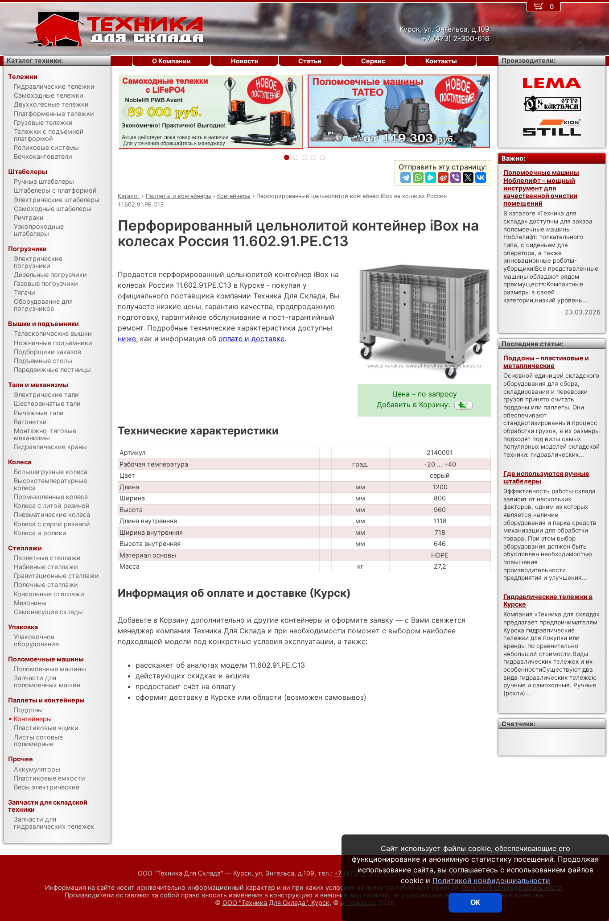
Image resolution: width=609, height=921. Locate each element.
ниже (127, 338)
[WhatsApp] (418, 177)
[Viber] (455, 177)
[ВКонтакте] (480, 177)
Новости (245, 61)
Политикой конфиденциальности (491, 880)
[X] (468, 177)
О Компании (171, 61)
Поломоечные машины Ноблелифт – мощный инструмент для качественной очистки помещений (541, 188)
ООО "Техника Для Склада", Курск (275, 902)
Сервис (373, 61)
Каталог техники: (35, 60)
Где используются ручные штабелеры (546, 477)
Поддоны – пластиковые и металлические (546, 361)
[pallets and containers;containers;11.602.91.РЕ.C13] (463, 405)
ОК (475, 902)
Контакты (441, 61)
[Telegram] (405, 177)
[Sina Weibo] (443, 177)
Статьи (309, 61)
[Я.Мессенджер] (430, 177)
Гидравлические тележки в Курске (548, 600)
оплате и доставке (251, 338)
